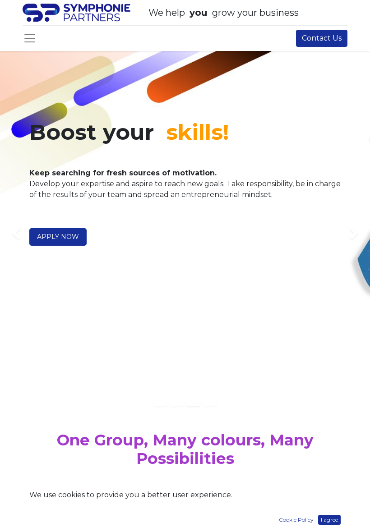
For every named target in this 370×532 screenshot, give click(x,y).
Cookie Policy (296, 519)
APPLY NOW (58, 237)
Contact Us (322, 38)
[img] (15, 234)
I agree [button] (329, 519)
